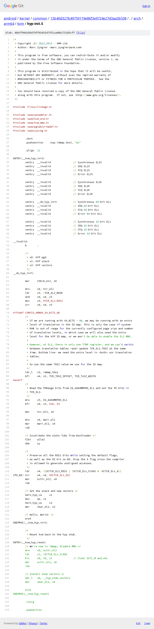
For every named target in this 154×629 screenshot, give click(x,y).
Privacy (33, 623)
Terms (43, 623)
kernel (25, 18)
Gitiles (22, 623)
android (10, 18)
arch (137, 18)
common (40, 18)
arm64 (9, 23)
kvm (20, 23)
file (81, 32)
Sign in (146, 6)
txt (138, 623)
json (147, 623)
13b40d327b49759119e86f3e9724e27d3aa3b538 (88, 18)
